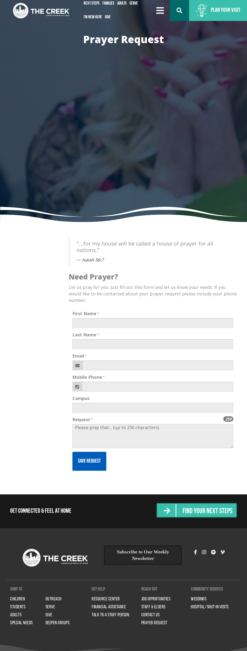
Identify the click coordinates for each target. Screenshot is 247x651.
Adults (15, 615)
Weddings (198, 599)
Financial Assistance (109, 607)
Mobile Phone (87, 377)
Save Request (89, 461)
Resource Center (106, 599)
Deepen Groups (58, 623)
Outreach (54, 599)
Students (17, 607)
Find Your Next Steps (208, 511)
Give (108, 17)
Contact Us (150, 615)
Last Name (84, 335)
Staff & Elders (153, 607)
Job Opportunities (156, 599)
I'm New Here (93, 17)
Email (78, 356)
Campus (80, 398)
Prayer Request (154, 623)
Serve (50, 607)
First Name (84, 313)
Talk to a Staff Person (110, 615)
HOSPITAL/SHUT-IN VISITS (210, 607)
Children (17, 599)
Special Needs (21, 623)
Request (81, 419)
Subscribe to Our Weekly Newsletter (143, 555)
